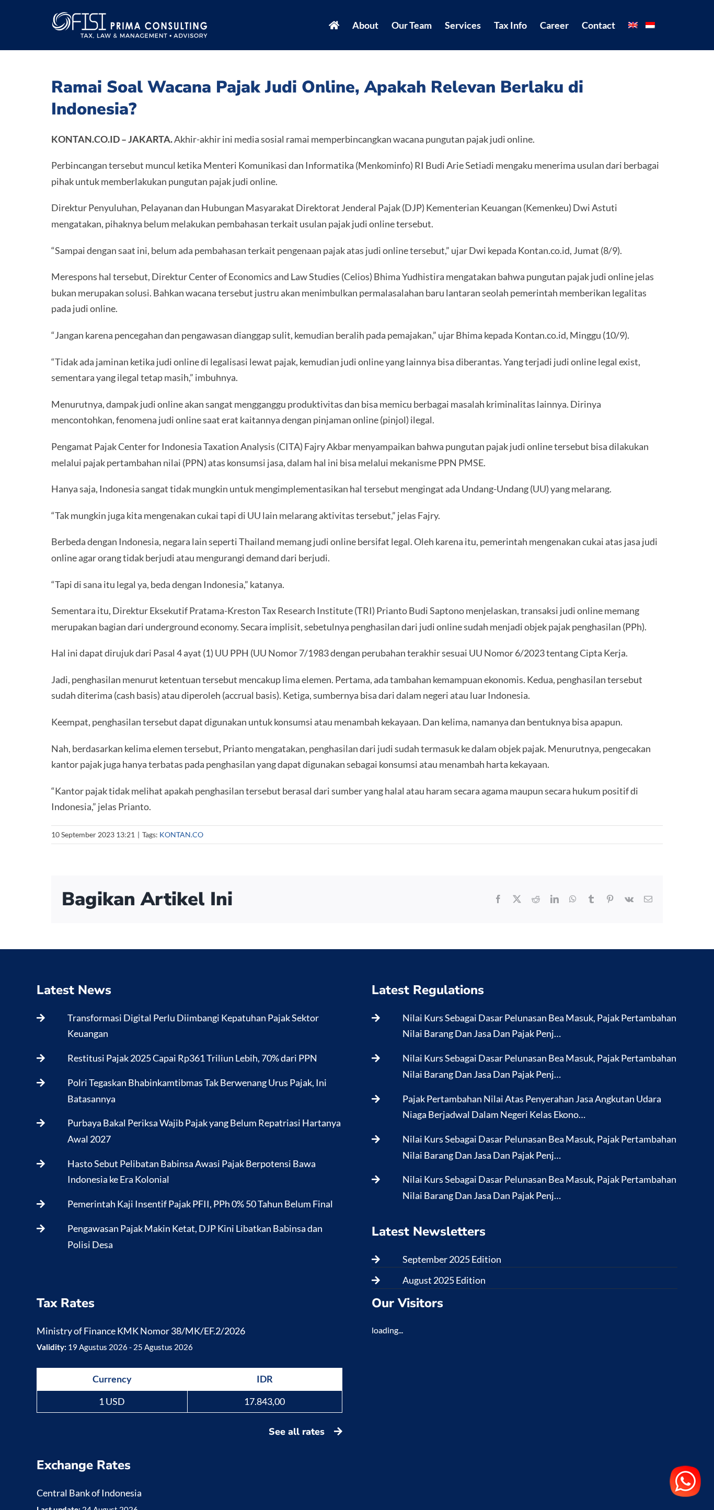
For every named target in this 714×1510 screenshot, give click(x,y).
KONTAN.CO (181, 834)
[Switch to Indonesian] (650, 25)
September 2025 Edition (451, 1259)
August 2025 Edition (444, 1280)
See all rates (298, 1431)
